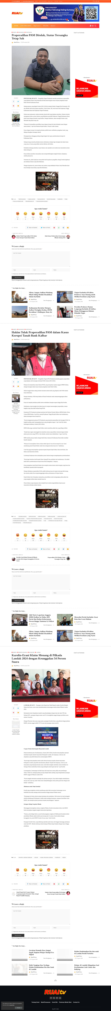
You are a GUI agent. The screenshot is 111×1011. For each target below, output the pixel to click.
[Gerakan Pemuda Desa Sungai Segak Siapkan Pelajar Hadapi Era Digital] (16, 725)
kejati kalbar (51, 199)
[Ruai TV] (17, 13)
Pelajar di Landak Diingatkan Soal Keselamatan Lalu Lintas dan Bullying (86, 967)
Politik (38, 986)
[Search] (95, 26)
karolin (58, 857)
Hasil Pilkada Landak (47, 857)
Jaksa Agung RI (62, 516)
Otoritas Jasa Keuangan (55, 520)
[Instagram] (97, 1)
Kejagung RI (41, 199)
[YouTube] (98, 1)
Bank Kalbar (23, 516)
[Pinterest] (13, 106)
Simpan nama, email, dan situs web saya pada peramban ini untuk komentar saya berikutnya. (29, 273)
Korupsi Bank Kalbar (35, 520)
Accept (18, 1007)
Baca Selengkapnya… (48, 300)
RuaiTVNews (17, 42)
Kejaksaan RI (48, 518)
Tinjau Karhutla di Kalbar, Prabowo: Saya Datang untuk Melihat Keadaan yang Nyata (84, 295)
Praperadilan (30, 201)
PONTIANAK (29, 32)
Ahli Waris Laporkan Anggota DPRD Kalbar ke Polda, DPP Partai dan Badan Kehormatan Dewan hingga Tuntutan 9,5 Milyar (16, 408)
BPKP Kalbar (42, 516)
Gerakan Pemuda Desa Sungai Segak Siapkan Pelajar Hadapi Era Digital (16, 732)
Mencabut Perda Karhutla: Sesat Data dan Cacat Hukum (16, 125)
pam (66, 199)
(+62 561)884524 (16, 1)
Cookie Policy (11, 1005)
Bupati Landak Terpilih (25, 857)
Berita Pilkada (23, 652)
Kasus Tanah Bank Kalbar (34, 518)
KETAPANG (31, 986)
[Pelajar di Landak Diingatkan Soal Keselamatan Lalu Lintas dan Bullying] (65, 969)
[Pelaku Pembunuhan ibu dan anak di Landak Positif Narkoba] (65, 955)
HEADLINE (21, 32)
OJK (45, 520)
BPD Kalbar (22, 199)
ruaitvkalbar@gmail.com (28, 1)
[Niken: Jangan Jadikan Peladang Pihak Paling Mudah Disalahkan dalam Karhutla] (19, 297)
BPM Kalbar (51, 516)
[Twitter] (95, 1)
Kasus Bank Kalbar (18, 518)
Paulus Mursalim (18, 201)
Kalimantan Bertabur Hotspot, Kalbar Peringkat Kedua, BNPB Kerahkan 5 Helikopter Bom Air (40, 310)
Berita (15, 32)
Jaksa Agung (31, 199)
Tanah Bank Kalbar (41, 201)
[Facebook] (93, 1)
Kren (64, 857)
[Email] (18, 106)
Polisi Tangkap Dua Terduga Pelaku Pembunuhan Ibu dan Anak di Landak (41, 967)
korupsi (60, 199)
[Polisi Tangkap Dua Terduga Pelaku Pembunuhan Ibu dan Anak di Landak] (19, 969)
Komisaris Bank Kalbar (20, 520)
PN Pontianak (17, 522)
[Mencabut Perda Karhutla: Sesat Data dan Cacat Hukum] (16, 118)
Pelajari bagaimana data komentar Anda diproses (50, 280)
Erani (36, 857)
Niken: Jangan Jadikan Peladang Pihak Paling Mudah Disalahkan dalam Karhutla (40, 295)
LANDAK (38, 652)
